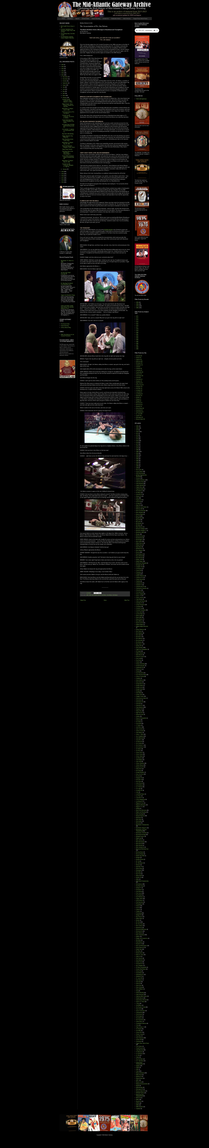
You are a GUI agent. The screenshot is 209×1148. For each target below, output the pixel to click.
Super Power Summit (67, 149)
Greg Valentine (139, 707)
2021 (62, 75)
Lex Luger (138, 788)
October (65, 81)
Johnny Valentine (140, 763)
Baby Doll (138, 505)
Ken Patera (138, 770)
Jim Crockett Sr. (140, 747)
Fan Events (138, 660)
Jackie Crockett (139, 730)
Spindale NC (139, 976)
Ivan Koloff (138, 723)
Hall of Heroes (127, 18)
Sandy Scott (139, 961)
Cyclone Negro (139, 613)
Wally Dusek (139, 1074)
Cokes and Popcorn (140, 601)
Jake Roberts (139, 732)
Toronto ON (138, 415)
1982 (137, 336)
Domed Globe (85, 18)
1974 (137, 321)
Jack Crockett (139, 729)
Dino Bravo (138, 636)
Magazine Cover (140, 803)
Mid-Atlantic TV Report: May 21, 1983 (67, 161)
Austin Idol (138, 501)
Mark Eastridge (139, 814)
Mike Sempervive (140, 847)
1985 (137, 341)
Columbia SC (139, 370)
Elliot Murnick (139, 654)
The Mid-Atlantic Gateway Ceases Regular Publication (67, 37)
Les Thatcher (139, 786)
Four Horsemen (139, 672)
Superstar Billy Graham (141, 996)
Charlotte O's (139, 584)
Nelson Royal (139, 868)
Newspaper (138, 870)
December (65, 76)
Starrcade (138, 981)
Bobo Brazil (138, 546)
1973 (137, 319)
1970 (137, 429)
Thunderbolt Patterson (141, 1023)
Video (137, 1071)
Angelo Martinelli (140, 485)
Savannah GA (139, 410)
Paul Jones (138, 893)
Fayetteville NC (139, 372)
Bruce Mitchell (139, 555)
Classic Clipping (140, 593)
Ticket (137, 1025)
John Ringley (139, 759)
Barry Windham (139, 512)
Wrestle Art (138, 1101)
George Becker (139, 683)
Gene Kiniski (139, 682)
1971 (137, 316)
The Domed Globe (65, 324)
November (65, 78)
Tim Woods (138, 1028)
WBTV (137, 1080)
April (64, 93)
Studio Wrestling (96, 18)
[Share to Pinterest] (100, 593)
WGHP (137, 1085)
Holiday (138, 716)
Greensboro (138, 700)
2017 (62, 178)
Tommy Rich (139, 1032)
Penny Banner (139, 900)
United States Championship (139, 1063)
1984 (137, 339)
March (64, 95)
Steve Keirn (139, 985)
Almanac (138, 478)
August (64, 85)
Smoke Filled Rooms (141, 969)
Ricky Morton (139, 933)
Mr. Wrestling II (139, 863)
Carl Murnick (139, 568)
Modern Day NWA (140, 855)
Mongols (138, 857)
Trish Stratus (139, 1046)
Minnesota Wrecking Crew (142, 849)
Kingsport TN (139, 386)
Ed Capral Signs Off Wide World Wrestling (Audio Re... (68, 126)
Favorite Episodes (140, 665)
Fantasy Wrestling (140, 663)
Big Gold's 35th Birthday (68, 133)
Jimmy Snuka (139, 754)
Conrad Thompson (140, 604)
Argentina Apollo (140, 489)
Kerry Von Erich (139, 774)
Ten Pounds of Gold (140, 1007)
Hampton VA (139, 381)
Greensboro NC (139, 375)
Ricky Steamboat (140, 934)
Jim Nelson (115, 595)
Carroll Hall (138, 570)
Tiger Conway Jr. (140, 1027)
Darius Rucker (139, 619)
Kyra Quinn (138, 781)
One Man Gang (139, 885)
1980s (137, 307)
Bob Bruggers (139, 539)
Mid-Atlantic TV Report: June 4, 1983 (67, 109)
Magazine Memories (141, 804)
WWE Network (139, 1106)
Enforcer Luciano (140, 656)
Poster (137, 907)
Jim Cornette (139, 743)
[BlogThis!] (96, 593)
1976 (137, 325)
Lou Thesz (138, 795)
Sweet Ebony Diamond (141, 999)
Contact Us (106, 18)
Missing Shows (139, 852)
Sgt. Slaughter (139, 965)
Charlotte (138, 366)
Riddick (138, 936)
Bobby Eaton (139, 545)
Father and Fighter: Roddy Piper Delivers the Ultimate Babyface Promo (67, 307)
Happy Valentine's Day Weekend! (67, 136)
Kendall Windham (140, 772)
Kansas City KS (140, 384)
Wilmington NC (139, 417)
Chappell (138, 574)
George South (139, 689)
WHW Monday (139, 1087)
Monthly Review (140, 859)
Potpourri (138, 909)
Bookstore (70, 18)
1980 (87, 595)
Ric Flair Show (139, 923)
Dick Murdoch (139, 633)
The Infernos (139, 1018)
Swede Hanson (139, 998)
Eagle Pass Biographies (141, 649)
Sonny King (138, 971)
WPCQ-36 (138, 1097)
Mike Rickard (139, 843)
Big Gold (138, 519)
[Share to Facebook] (99, 593)
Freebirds (138, 678)
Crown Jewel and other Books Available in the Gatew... (68, 121)
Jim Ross (138, 750)
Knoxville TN (139, 388)
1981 (137, 334)
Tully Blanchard (139, 1050)
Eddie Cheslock (139, 653)
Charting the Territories (141, 588)
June (64, 89)
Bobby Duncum (139, 543)
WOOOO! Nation (140, 1092)
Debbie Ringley (139, 624)
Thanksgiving (139, 1012)
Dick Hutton (139, 631)
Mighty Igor (138, 838)
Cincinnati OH (139, 592)
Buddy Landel (139, 559)
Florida (137, 671)
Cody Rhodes (139, 599)
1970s (137, 306)
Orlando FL (138, 399)
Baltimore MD (139, 361)
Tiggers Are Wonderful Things (68, 295)
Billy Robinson (139, 527)
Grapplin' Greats (140, 696)
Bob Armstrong (139, 536)
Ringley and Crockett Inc (142, 938)
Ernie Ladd (138, 658)
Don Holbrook (139, 638)
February (65, 97)
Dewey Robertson (140, 629)
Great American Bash (141, 698)
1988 (137, 347)
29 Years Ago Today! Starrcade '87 (66, 273)
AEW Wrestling (139, 473)
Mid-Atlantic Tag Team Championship (141, 830)
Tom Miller (138, 1030)
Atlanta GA (138, 357)
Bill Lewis (138, 521)
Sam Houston (139, 958)
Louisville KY (139, 392)
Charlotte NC (139, 368)
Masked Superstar (140, 815)
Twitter (137, 1057)
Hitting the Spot (139, 714)
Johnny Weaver (139, 765)
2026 (62, 64)
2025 (62, 66)
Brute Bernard (139, 557)
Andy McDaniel (139, 483)
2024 (62, 68)
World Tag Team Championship (140, 1095)
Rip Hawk (138, 940)
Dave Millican (139, 621)
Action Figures (139, 471)
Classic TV (138, 595)
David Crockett (139, 622)
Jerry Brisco (109, 595)
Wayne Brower (139, 1078)
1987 (137, 345)
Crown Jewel (139, 612)
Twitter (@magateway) (141, 98)
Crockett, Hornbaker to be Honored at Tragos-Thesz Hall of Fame (68, 30)
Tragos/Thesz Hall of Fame (140, 18)
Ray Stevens (139, 916)
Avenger (138, 503)
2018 (62, 175)
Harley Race (139, 710)
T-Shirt (137, 1003)
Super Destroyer (140, 994)
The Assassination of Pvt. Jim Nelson (68, 112)
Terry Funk (138, 1009)
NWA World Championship (142, 881)
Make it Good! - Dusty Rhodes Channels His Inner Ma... (68, 105)
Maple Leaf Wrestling (141, 812)
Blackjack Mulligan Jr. (141, 530)
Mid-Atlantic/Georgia (141, 834)
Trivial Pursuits (139, 1048)
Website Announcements (142, 1083)
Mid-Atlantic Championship (142, 824)
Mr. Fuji (138, 861)
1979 (137, 330)
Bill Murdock (139, 523)
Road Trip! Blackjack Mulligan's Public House (68, 146)
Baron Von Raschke (140, 510)
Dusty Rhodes (139, 647)
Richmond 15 (139, 402)
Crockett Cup (139, 608)
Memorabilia (139, 821)
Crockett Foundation (141, 610)
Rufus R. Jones (139, 954)
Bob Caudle (94, 595)
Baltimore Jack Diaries (141, 507)
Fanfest (138, 662)
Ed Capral (138, 651)
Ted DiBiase (139, 1005)
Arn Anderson (139, 490)
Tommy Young (139, 1034)
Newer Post (83, 600)
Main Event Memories (141, 810)
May (64, 91)
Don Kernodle (139, 640)
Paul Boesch (139, 889)
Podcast (138, 905)
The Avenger (139, 1016)
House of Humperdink (141, 718)
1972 (137, 318)
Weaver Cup (139, 1082)
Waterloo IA (139, 1076)
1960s (137, 304)
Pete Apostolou (139, 902)
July (64, 87)
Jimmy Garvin (139, 752)
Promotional (139, 913)
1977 (137, 327)
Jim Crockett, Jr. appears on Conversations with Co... (68, 130)
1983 (90, 595)
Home (63, 18)
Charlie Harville (139, 579)
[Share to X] (97, 593)
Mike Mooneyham (140, 841)
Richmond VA (139, 404)
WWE (137, 1105)
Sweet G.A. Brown (140, 1001)
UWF (137, 1069)
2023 (62, 70)
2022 (62, 72)
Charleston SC (139, 365)
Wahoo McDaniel (140, 1073)
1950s (137, 302)
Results (138, 920)
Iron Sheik (138, 721)
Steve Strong (139, 987)
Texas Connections (140, 1010)
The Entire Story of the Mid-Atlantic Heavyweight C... (67, 153)
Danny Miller (139, 617)
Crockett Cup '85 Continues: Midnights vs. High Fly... (67, 165)
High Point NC (139, 383)
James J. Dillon (139, 734)
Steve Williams (139, 989)
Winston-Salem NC (140, 419)
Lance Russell (139, 783)
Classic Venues (139, 597)
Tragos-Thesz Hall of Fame (142, 1043)
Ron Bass (138, 951)
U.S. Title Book (139, 1060)
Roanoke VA (139, 406)
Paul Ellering (139, 891)
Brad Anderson (139, 554)
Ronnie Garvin (139, 952)
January (65, 169)
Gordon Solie (139, 694)
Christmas (138, 590)
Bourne (99, 595)
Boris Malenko (139, 550)
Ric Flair (138, 922)
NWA (137, 879)
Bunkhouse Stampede (141, 563)
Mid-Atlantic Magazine (141, 827)
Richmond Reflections (141, 929)
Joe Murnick (139, 757)
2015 (62, 182)
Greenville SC (139, 379)
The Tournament (140, 1019)
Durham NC (138, 645)
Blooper (138, 534)
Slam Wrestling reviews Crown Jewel (67, 140)
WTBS (137, 1103)
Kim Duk (138, 776)
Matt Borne (138, 817)
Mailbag (138, 808)
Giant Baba (138, 692)
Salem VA (138, 956)
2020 (62, 171)
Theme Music (139, 1021)
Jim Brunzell (139, 741)
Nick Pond (138, 873)
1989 (137, 348)
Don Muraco (139, 642)
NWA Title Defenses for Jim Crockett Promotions (67, 335)
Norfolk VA (138, 397)
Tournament (139, 1041)
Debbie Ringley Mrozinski (142, 626)
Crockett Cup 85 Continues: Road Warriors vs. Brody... (67, 100)
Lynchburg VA (139, 393)
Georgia (138, 691)
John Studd (138, 761)
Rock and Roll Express (141, 945)
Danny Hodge (139, 615)
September (65, 83)
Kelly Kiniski (139, 768)
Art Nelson (138, 492)
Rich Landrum (139, 925)
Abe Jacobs (139, 469)
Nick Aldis (138, 872)
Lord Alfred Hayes (140, 794)
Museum (138, 864)
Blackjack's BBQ (140, 532)
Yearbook (138, 1108)
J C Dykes (138, 725)
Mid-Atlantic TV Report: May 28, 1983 (67, 143)
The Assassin (139, 1014)
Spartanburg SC (140, 412)
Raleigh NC (138, 401)
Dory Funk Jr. (139, 644)
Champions (138, 572)
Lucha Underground (140, 799)
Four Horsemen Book (141, 674)
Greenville (138, 377)
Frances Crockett (140, 676)
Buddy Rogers (139, 561)
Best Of (138, 516)
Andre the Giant (139, 481)
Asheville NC (139, 355)
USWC (137, 1067)
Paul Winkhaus (139, 896)
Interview (138, 720)
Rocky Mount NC (140, 408)
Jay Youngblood (140, 736)
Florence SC (139, 374)
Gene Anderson (139, 680)
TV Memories (139, 1051)
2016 (62, 180)
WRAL (137, 1099)
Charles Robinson (140, 575)
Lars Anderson (139, 785)
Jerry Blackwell (139, 738)
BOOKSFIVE (139, 548)
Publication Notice (116, 18)
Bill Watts (138, 525)
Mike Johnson (139, 840)
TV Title (138, 1055)
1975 (137, 323)
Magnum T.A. (139, 806)
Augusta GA (139, 359)
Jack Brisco (103, 595)
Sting (137, 990)
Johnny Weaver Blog (66, 327)
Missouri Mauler (140, 853)
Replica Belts (139, 918)
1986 (137, 343)
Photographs (139, 904)
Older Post (126, 600)
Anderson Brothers (140, 480)
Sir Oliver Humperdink (141, 967)
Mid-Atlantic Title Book (141, 832)
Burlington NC (139, 363)
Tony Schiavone (140, 1037)
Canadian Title (139, 566)
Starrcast (138, 983)
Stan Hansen (139, 980)
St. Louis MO (139, 413)
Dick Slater (138, 634)
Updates (138, 1065)
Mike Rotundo (139, 845)
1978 (137, 329)
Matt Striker (139, 819)
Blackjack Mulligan (140, 528)
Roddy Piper (139, 949)
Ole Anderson (139, 884)
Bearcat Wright (139, 514)
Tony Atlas (138, 1036)
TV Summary (139, 1053)
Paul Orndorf (139, 895)
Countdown (138, 606)
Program (138, 911)
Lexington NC (139, 390)
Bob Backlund (139, 537)
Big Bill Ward (139, 518)
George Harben (139, 685)
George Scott (139, 687)
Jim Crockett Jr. (140, 745)
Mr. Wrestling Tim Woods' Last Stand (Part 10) (67, 284)
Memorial (138, 823)
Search (77, 18)
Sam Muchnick (139, 960)
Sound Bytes (139, 972)
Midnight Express (140, 836)
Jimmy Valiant (139, 756)
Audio (137, 498)
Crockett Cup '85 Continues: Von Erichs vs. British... (68, 116)
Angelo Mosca (139, 487)
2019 (62, 173)
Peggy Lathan (139, 898)
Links (137, 792)
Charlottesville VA (140, 586)
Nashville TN (139, 395)
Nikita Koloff (139, 875)
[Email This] (94, 593)
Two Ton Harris (139, 1059)
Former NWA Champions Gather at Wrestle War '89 (68, 157)
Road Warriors (139, 942)
